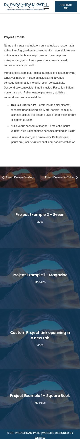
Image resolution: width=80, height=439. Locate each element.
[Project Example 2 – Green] (40, 218)
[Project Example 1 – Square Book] (40, 399)
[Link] (26, 6)
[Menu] (46, 6)
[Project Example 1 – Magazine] (40, 278)
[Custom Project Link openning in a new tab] (40, 339)
